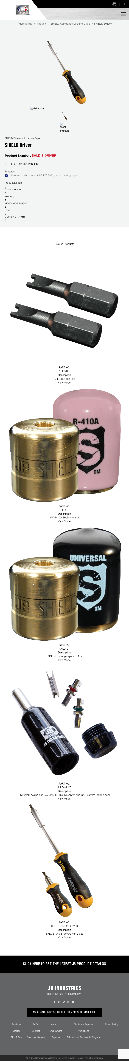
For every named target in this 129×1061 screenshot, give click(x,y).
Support (56, 1038)
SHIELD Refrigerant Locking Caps (70, 24)
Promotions (83, 1031)
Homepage (25, 24)
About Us (56, 1025)
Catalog (16, 1031)
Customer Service (36, 1038)
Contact (36, 1031)
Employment (56, 1031)
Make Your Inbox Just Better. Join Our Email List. (64, 1012)
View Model (64, 383)
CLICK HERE (31, 964)
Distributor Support (83, 1025)
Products (41, 24)
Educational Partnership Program (83, 1038)
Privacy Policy (111, 1025)
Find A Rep (16, 1038)
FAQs (35, 1025)
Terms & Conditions (93, 1058)
